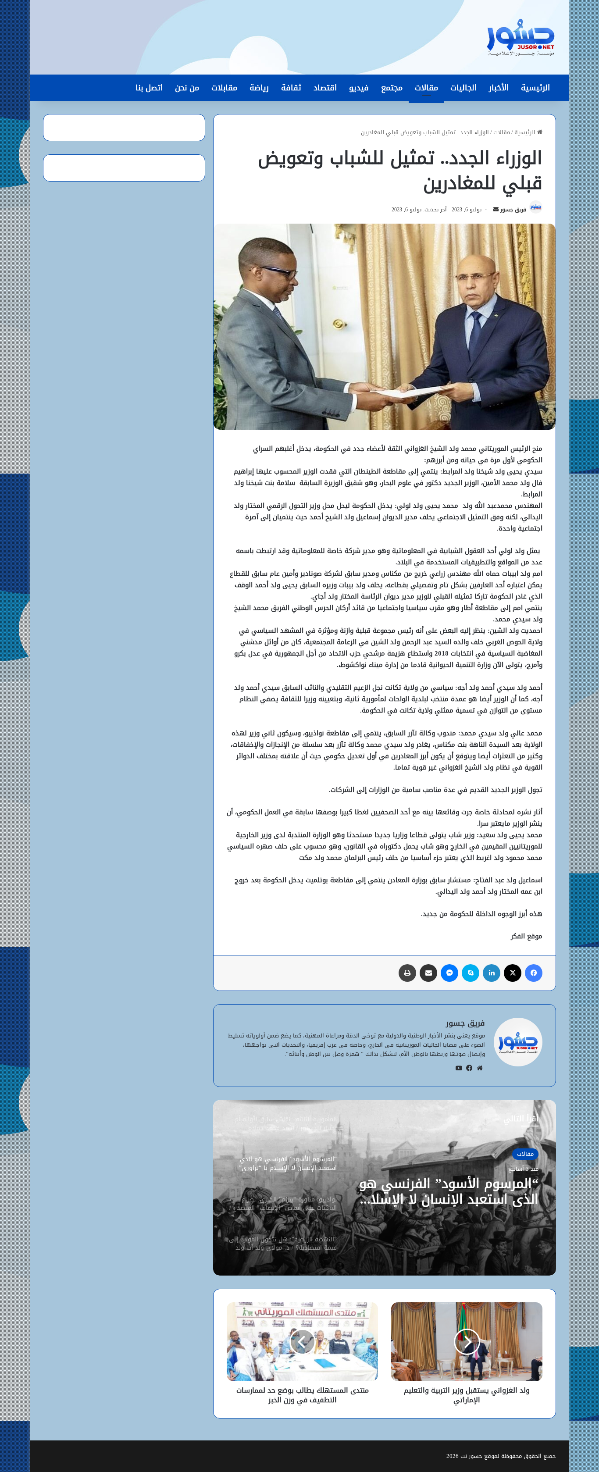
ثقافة (291, 87)
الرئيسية (535, 87)
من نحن (187, 87)
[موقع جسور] (520, 37)
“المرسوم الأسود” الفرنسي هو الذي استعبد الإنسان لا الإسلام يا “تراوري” (448, 1191)
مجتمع (392, 87)
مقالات (426, 87)
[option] (384, 1188)
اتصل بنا (149, 87)
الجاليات (463, 87)
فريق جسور (513, 209)
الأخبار (499, 87)
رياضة (259, 87)
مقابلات (224, 87)
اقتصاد (325, 87)
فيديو (359, 87)
